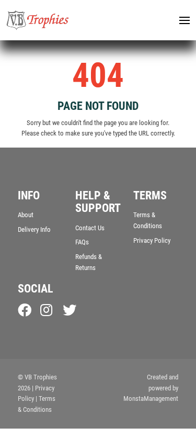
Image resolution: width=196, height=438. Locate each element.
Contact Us (90, 228)
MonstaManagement (150, 398)
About (25, 215)
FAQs (82, 242)
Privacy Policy (151, 240)
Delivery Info (34, 229)
